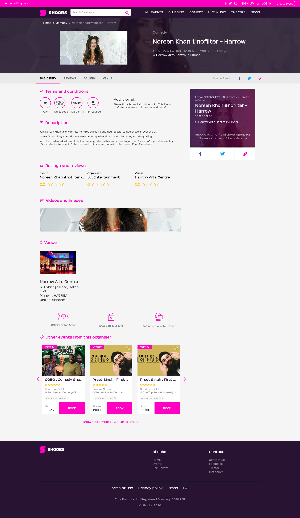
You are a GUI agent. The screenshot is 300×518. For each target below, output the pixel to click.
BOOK (72, 408)
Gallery (89, 78)
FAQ (186, 487)
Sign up (247, 3)
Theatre (238, 12)
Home (47, 22)
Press (173, 487)
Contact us (217, 459)
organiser (101, 336)
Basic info (48, 78)
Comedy (196, 12)
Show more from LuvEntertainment (111, 421)
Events (157, 463)
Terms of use (121, 487)
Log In (266, 3)
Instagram (216, 471)
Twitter (214, 467)
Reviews (70, 78)
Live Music (217, 12)
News (255, 12)
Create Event (285, 3)
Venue (107, 78)
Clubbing (176, 12)
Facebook (216, 463)
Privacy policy (150, 487)
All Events (154, 12)
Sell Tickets (160, 467)
